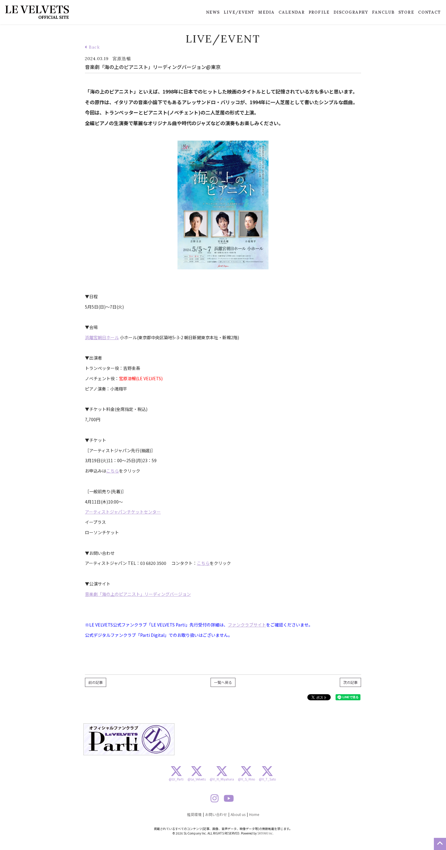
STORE (406, 12)
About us (238, 814)
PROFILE (319, 12)
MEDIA (266, 12)
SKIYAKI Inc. (265, 833)
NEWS (213, 12)
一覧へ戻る (223, 682)
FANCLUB (383, 12)
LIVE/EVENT (239, 12)
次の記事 (350, 682)
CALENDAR (292, 12)
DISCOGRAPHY (350, 12)
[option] (128, 739)
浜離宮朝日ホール (102, 337)
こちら (112, 471)
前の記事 (95, 682)
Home (254, 814)
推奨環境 (194, 814)
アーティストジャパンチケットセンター (123, 512)
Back (93, 47)
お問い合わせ (216, 814)
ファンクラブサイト (247, 625)
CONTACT (429, 12)
